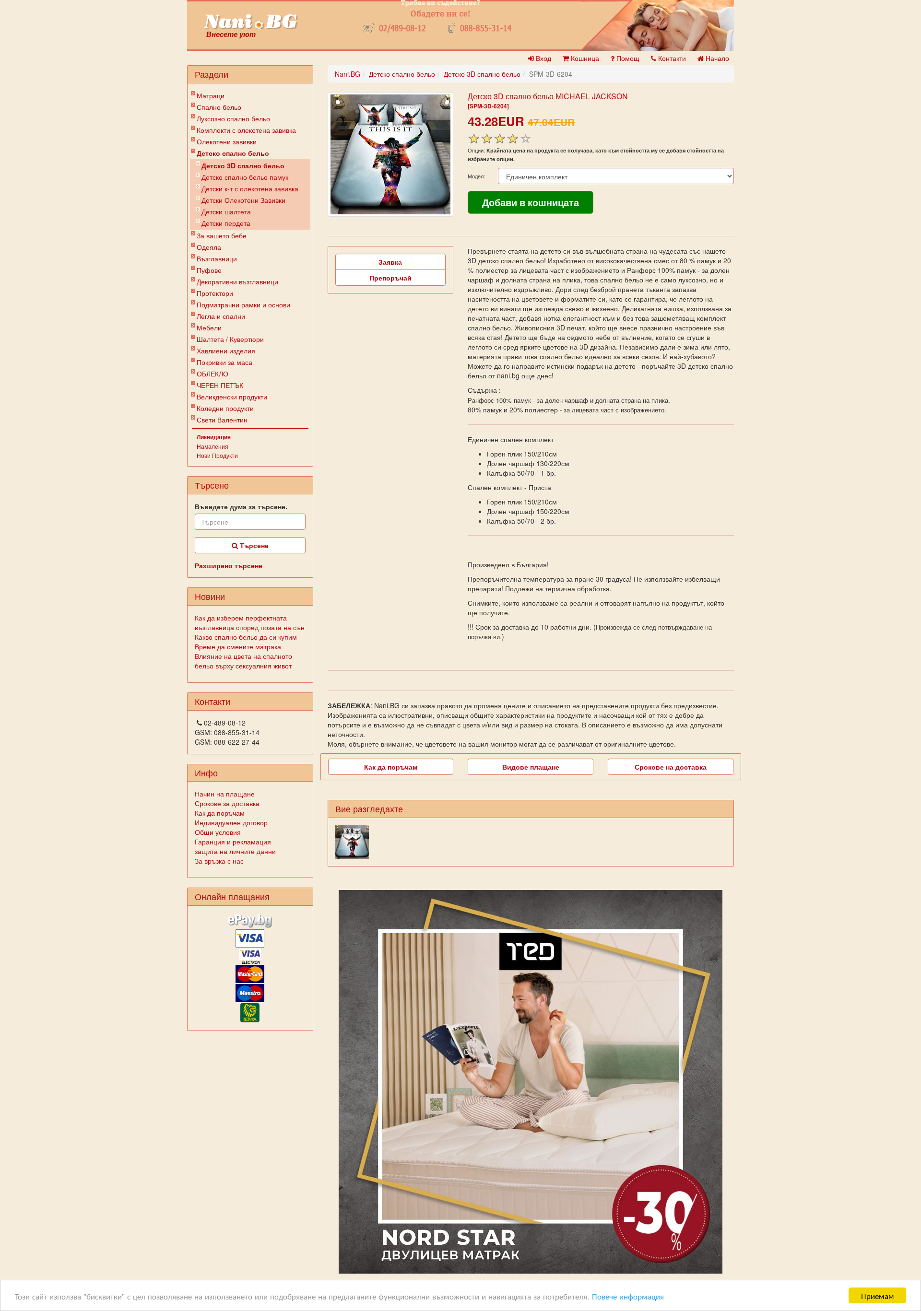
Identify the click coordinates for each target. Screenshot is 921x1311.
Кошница (584, 58)
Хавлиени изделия (226, 350)
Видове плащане (530, 767)
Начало (716, 58)
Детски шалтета (226, 211)
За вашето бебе (222, 235)
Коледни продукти (225, 408)
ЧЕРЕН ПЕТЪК (220, 385)
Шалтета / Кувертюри (230, 339)
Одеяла (209, 247)
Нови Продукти (217, 455)
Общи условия (218, 832)
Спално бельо (219, 107)
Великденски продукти (232, 396)
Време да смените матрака (238, 646)
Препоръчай (390, 277)
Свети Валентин (222, 419)
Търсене (253, 545)
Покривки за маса (224, 362)
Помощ (626, 58)
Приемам (877, 1295)
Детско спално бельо (233, 153)
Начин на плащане (225, 793)
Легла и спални (221, 316)
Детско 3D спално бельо (242, 165)
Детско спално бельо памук (244, 177)
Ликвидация (214, 437)
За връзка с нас (219, 861)
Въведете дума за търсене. (241, 506)
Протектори (215, 293)
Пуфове (209, 270)
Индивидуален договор (231, 822)
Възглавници (217, 258)
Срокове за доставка (227, 803)
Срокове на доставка (671, 767)
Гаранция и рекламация (233, 841)
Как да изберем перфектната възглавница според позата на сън (250, 622)
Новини (210, 596)
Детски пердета (225, 223)
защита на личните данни (235, 851)
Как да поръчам (220, 813)
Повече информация (628, 1296)
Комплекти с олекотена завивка (246, 130)
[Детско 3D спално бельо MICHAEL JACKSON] (390, 154)
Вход (542, 58)
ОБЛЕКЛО (212, 373)
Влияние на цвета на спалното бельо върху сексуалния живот (243, 660)
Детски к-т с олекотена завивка (249, 188)
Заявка (390, 262)
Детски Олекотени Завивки (243, 200)
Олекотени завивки (227, 141)
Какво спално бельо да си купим (246, 637)
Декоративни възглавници (237, 281)
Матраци (210, 95)
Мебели (209, 327)
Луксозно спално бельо (233, 118)
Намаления (212, 446)
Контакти (671, 58)
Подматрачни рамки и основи (243, 304)
